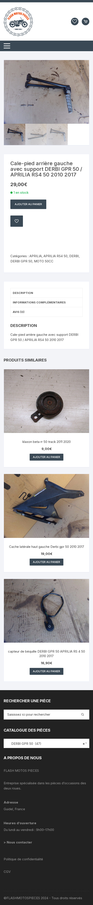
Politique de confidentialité (23, 859)
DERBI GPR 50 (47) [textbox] (45, 744)
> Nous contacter (18, 842)
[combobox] (46, 743)
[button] (81, 67)
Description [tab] (23, 293)
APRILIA (35, 256)
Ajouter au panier (28, 204)
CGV (7, 872)
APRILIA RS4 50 (55, 256)
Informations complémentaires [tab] (39, 302)
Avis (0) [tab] (18, 312)
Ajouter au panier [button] (46, 457)
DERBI (74, 256)
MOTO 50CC (43, 261)
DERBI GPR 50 (21, 261)
